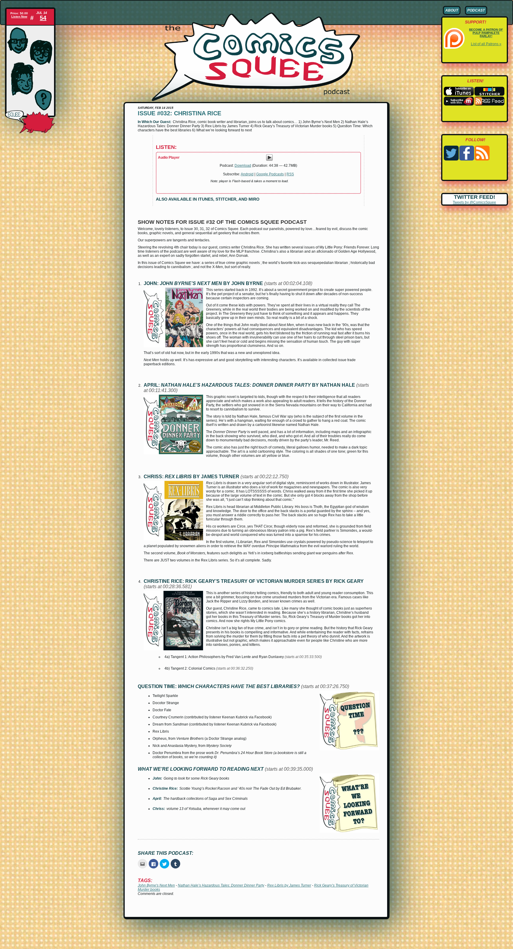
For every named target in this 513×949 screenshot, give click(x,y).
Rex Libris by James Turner (289, 885)
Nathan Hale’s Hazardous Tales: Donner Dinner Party (221, 885)
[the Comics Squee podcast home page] (256, 100)
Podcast (476, 10)
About (451, 10)
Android (247, 174)
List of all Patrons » (486, 44)
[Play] (269, 160)
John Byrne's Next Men (156, 885)
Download (243, 165)
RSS (290, 174)
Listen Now (19, 16)
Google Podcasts (270, 174)
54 (43, 18)
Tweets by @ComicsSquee (474, 202)
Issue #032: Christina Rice (179, 113)
